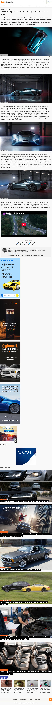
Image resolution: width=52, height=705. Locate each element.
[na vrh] (50, 699)
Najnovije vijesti (5, 467)
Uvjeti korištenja (23, 699)
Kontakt (30, 699)
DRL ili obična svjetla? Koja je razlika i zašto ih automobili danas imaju (25, 501)
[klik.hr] (3, 677)
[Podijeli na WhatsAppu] (21, 243)
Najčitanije (3, 445)
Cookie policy (37, 699)
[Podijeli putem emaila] (33, 243)
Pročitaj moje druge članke (14, 253)
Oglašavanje (14, 699)
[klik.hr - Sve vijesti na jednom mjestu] (49, 2)
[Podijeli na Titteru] (29, 243)
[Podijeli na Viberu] (25, 243)
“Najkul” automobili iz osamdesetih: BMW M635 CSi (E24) (20, 569)
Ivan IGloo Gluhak (6, 567)
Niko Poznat (5, 499)
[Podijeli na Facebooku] (17, 243)
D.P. (4, 9)
